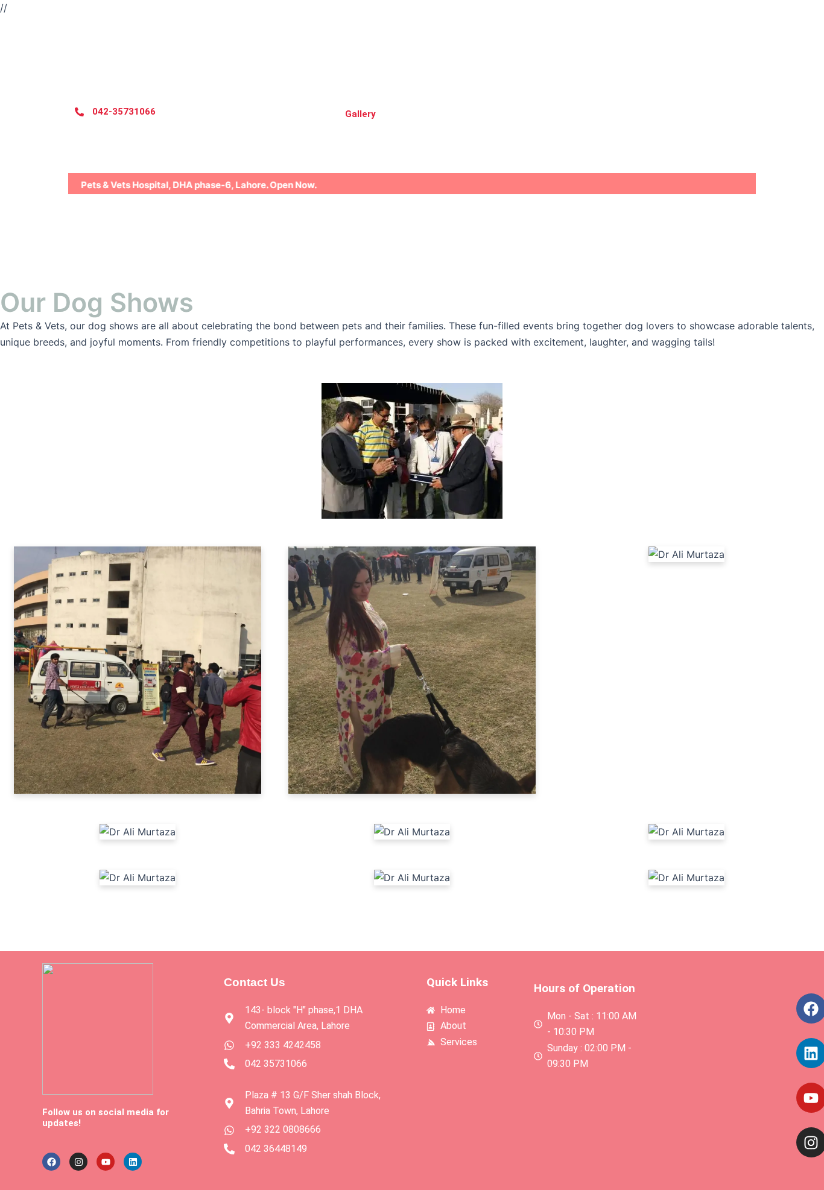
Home (195, 114)
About (245, 114)
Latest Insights (718, 114)
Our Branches (490, 114)
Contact (418, 114)
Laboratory (636, 114)
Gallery (360, 114)
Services (302, 114)
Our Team (566, 114)
